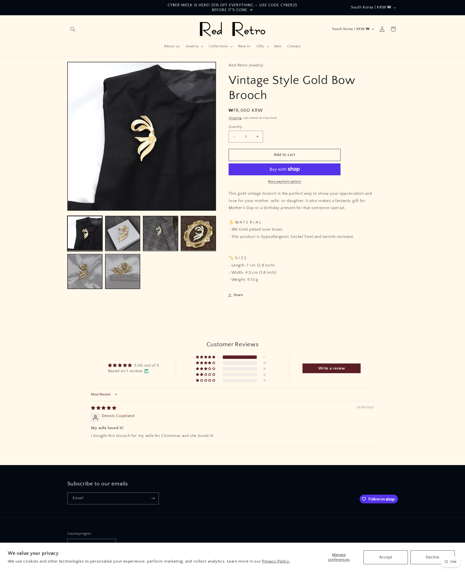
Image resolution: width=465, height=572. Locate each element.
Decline (432, 557)
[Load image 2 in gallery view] (122, 233)
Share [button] (238, 295)
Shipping (235, 117)
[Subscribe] (152, 498)
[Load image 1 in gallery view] (85, 233)
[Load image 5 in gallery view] (85, 271)
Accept (385, 557)
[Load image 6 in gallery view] (122, 271)
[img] (103, 408)
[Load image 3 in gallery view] (160, 233)
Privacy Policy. (276, 561)
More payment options (284, 181)
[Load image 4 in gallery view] (198, 233)
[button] (72, 29)
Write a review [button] (331, 368)
